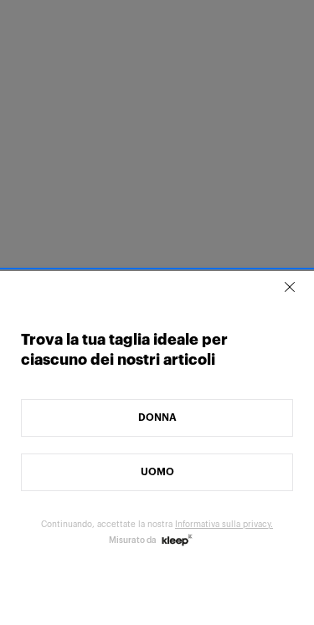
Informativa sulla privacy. (224, 524)
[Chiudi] (289, 287)
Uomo (157, 472)
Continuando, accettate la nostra (157, 524)
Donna (157, 417)
